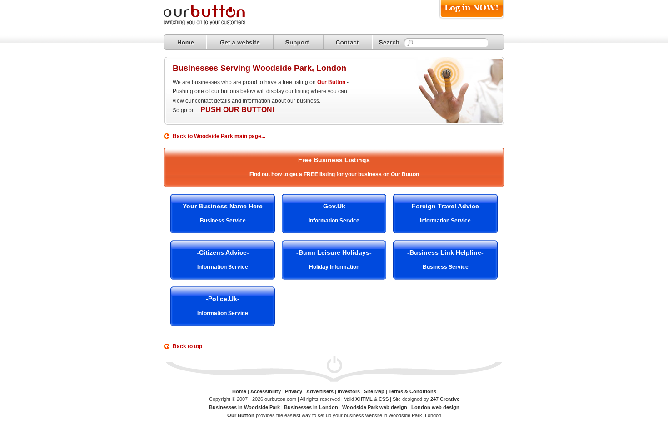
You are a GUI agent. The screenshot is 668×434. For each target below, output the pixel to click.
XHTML (364, 399)
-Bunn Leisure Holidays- (334, 252)
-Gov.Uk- (334, 206)
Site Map (374, 391)
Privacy (293, 391)
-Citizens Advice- (223, 252)
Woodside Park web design (374, 407)
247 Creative (444, 399)
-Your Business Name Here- (222, 206)
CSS (384, 399)
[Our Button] (214, 23)
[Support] (298, 42)
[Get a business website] (240, 42)
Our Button (331, 82)
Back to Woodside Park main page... (219, 136)
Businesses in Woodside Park (244, 407)
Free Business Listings (334, 159)
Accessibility (265, 391)
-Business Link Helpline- (445, 252)
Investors (349, 391)
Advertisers (320, 391)
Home (239, 391)
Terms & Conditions (412, 391)
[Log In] (471, 18)
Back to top (187, 346)
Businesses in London (311, 407)
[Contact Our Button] (348, 42)
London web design (435, 407)
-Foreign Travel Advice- (445, 206)
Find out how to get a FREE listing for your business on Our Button (334, 174)
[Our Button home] (185, 42)
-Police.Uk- (222, 298)
